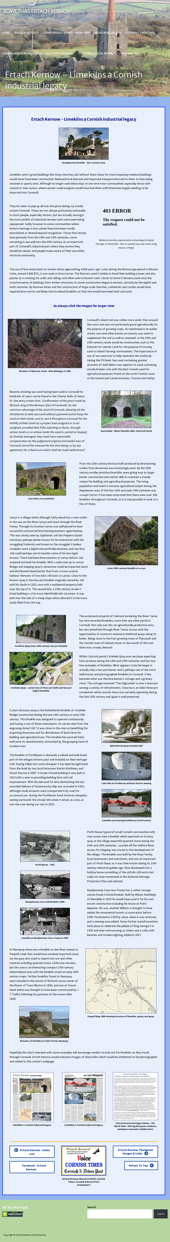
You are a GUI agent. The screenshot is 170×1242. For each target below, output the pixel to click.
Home (6, 32)
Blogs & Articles (26, 32)
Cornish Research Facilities (22, 53)
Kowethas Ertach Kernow (37, 11)
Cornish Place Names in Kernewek (66, 32)
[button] (31, 1152)
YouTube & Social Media (95, 53)
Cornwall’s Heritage (140, 32)
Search (91, 1207)
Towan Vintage (128, 53)
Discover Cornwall (60, 53)
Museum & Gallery (108, 32)
